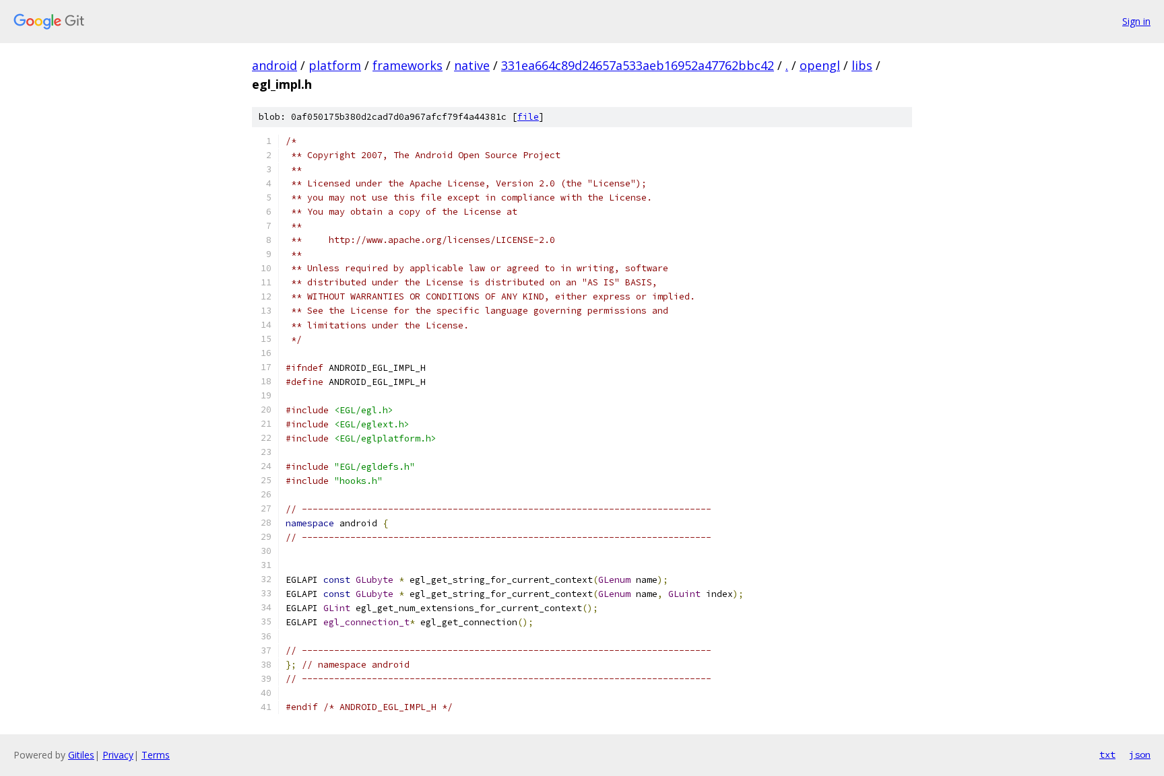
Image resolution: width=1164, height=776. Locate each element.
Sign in (1136, 21)
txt (1107, 754)
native (472, 65)
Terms (155, 754)
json (1140, 754)
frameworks (408, 65)
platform (335, 65)
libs (861, 65)
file (528, 116)
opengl (820, 65)
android (274, 65)
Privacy (117, 754)
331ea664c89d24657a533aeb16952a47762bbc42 (637, 65)
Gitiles (81, 754)
